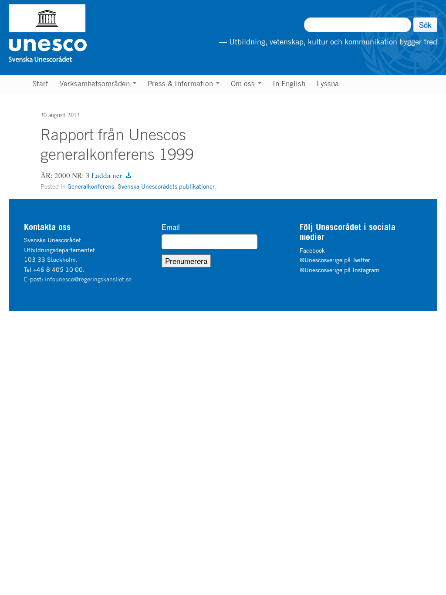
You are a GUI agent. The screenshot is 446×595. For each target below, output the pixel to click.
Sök (425, 24)
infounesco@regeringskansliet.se (88, 279)
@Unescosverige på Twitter (335, 260)
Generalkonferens (91, 186)
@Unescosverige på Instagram (339, 270)
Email (171, 227)
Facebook (312, 250)
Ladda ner (106, 175)
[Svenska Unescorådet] (92, 33)
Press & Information (181, 83)
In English (289, 83)
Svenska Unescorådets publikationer (166, 186)
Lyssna (328, 83)
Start (40, 83)
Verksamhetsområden (96, 83)
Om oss (244, 83)
